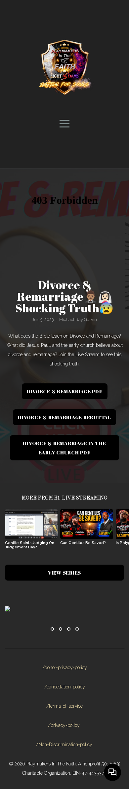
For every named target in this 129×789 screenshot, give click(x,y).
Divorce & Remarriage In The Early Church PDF (64, 448)
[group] (31, 531)
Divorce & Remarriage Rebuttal (64, 417)
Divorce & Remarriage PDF (65, 391)
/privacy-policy (64, 725)
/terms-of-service (64, 706)
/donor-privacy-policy (64, 667)
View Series (64, 572)
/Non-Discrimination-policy (64, 744)
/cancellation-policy (64, 686)
